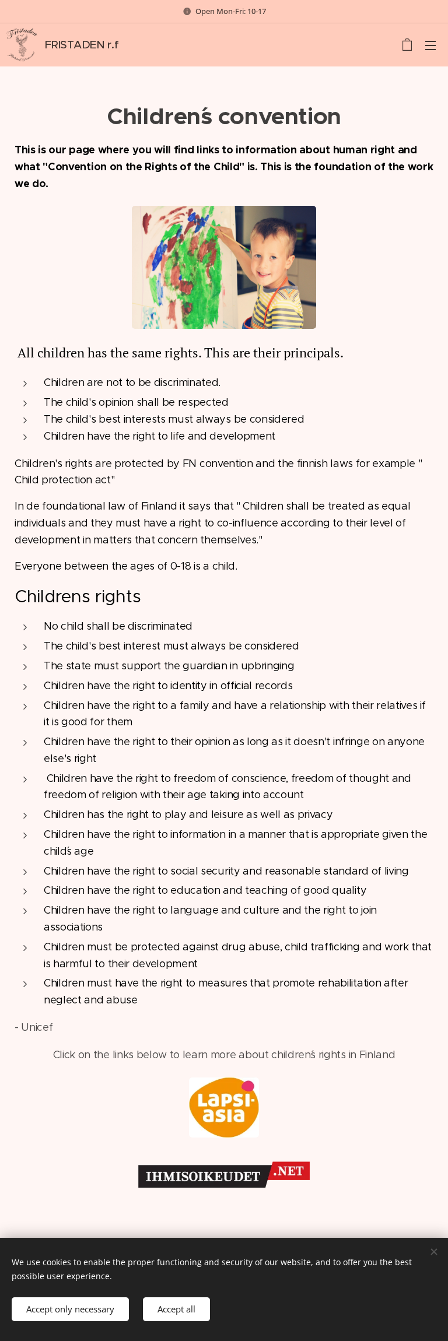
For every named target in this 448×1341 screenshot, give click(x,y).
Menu (430, 45)
